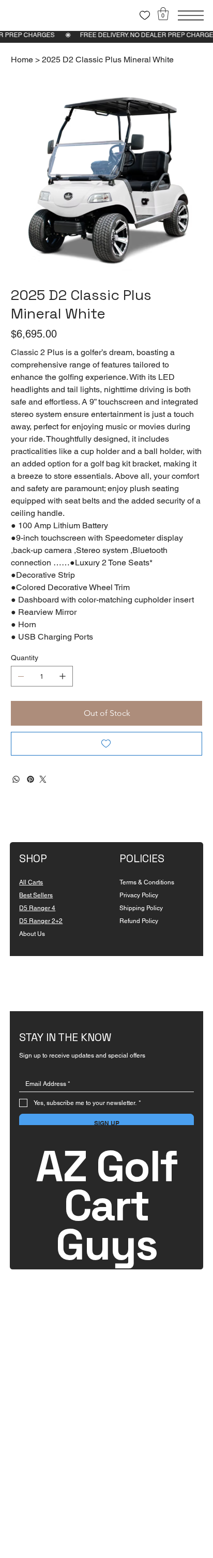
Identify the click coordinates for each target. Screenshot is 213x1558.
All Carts (31, 882)
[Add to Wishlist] (107, 744)
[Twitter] (43, 779)
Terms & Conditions (146, 882)
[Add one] (62, 676)
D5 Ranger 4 (37, 908)
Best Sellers (36, 895)
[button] (163, 13)
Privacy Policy (138, 895)
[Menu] (191, 15)
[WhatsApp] (16, 779)
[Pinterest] (30, 779)
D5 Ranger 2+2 (41, 921)
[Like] (145, 15)
